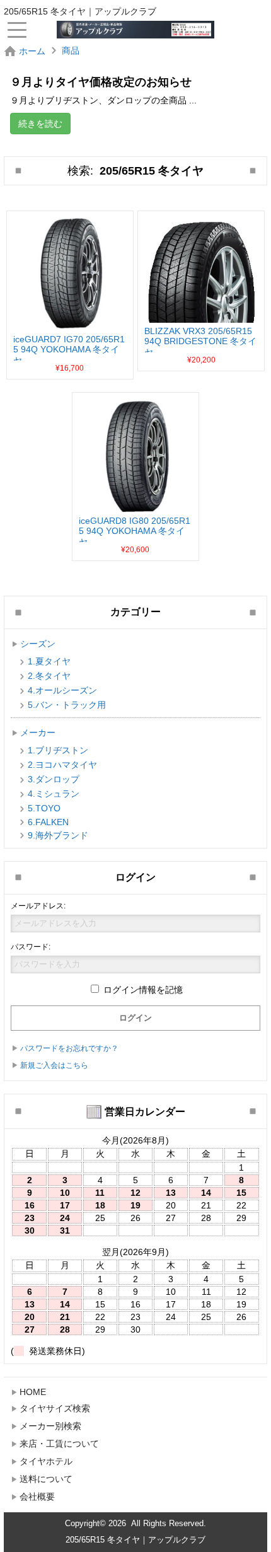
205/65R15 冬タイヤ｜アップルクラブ (135, 1539)
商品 (70, 50)
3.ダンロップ (53, 779)
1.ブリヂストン (58, 750)
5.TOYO (44, 808)
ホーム (32, 51)
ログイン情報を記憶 (142, 990)
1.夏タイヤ (49, 661)
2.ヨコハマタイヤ (62, 765)
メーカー (37, 732)
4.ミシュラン (53, 794)
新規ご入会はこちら (54, 1065)
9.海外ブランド (58, 835)
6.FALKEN (48, 822)
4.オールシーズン (62, 690)
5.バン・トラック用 (67, 705)
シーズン (37, 644)
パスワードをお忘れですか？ (69, 1048)
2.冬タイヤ (49, 676)
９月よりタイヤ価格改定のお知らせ (101, 82)
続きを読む (40, 124)
